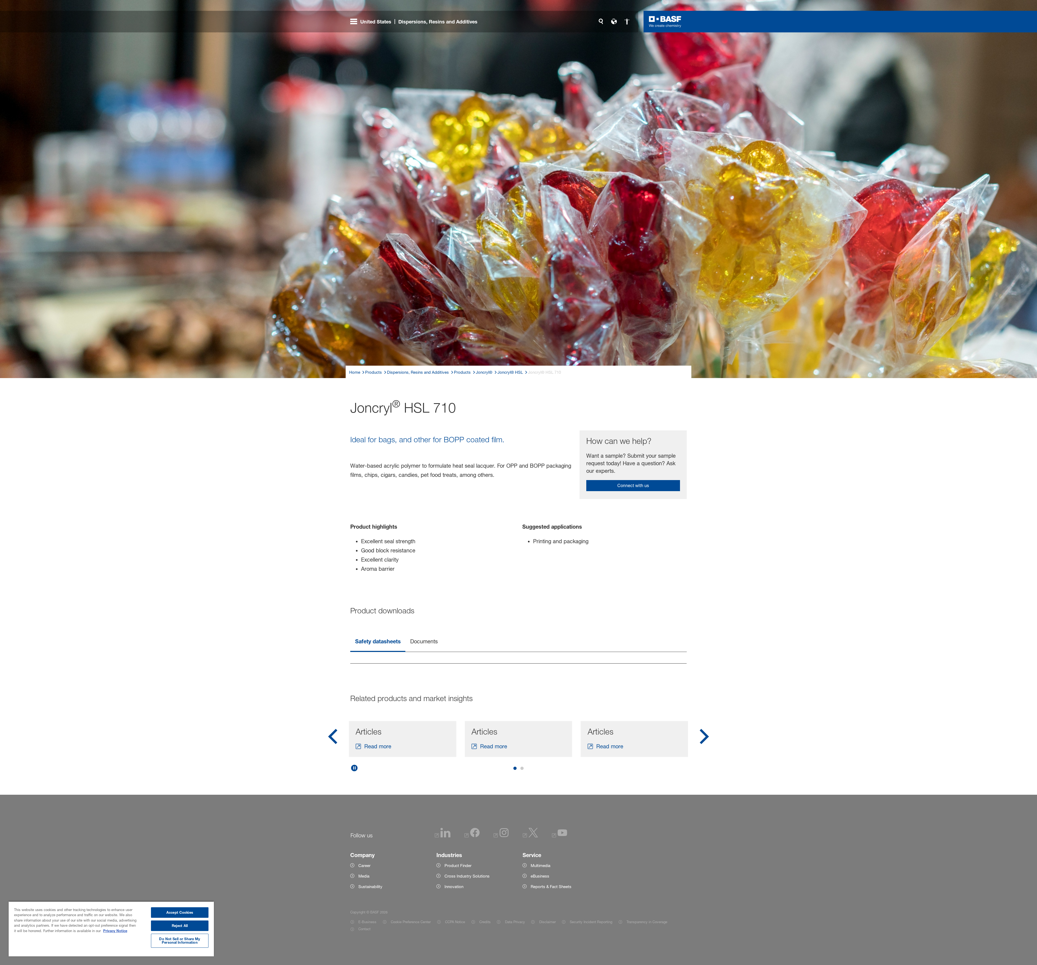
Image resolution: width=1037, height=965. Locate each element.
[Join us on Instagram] (501, 836)
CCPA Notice (455, 922)
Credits (485, 922)
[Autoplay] (354, 768)
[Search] (601, 22)
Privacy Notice (115, 931)
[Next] (704, 738)
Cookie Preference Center (411, 922)
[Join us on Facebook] (472, 836)
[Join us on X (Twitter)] (530, 836)
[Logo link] (665, 22)
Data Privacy (515, 922)
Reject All (180, 925)
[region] (111, 928)
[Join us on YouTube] (559, 836)
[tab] (377, 642)
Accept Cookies (179, 912)
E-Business (367, 922)
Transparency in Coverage (647, 922)
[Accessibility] (627, 22)
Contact (364, 929)
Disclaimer (547, 922)
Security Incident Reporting (591, 922)
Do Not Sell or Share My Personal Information (179, 940)
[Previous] (333, 738)
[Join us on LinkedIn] (443, 836)
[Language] (614, 22)
